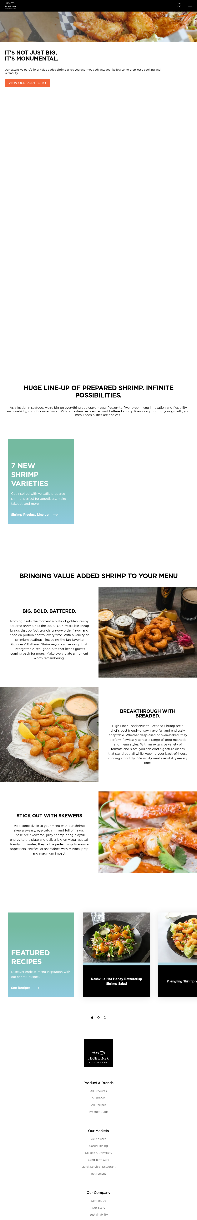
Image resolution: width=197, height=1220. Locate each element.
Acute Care (98, 1139)
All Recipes (98, 1105)
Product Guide (98, 1112)
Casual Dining (98, 1146)
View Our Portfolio (27, 83)
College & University (98, 1153)
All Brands (98, 1098)
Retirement (98, 1173)
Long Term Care (98, 1160)
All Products (98, 1091)
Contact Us (98, 1201)
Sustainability (98, 1214)
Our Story (98, 1208)
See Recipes (20, 987)
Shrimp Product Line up (30, 514)
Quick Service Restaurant (99, 1167)
